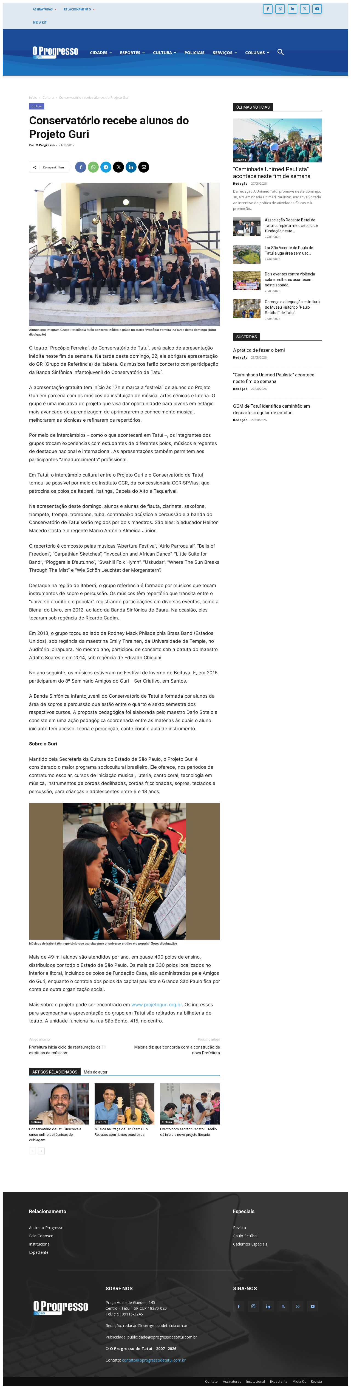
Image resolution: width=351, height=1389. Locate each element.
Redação (240, 183)
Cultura (48, 97)
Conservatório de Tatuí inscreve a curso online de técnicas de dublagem (55, 1134)
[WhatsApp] (93, 167)
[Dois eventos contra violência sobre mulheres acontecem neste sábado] (247, 280)
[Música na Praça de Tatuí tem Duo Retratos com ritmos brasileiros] (124, 1104)
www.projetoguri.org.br (156, 1004)
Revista (239, 1227)
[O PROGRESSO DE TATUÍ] (55, 52)
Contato (211, 1381)
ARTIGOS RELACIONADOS (54, 1072)
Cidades (240, 160)
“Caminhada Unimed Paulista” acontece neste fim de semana (271, 172)
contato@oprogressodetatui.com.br (154, 1360)
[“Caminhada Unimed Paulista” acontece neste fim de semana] (277, 140)
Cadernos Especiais (250, 1244)
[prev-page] (32, 1151)
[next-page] (41, 1151)
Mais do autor (95, 1072)
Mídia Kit (299, 1381)
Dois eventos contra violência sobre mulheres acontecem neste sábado (290, 279)
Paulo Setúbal (245, 1235)
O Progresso (45, 145)
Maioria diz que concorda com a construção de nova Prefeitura (177, 1050)
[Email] (143, 167)
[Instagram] (280, 9)
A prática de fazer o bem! (259, 350)
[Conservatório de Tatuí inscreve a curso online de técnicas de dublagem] (59, 1104)
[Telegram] (105, 167)
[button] (280, 52)
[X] (305, 9)
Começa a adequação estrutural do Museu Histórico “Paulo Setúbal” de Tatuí (293, 307)
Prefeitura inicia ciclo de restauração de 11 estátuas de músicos (67, 1050)
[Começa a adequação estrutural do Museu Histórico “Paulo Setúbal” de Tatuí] (247, 308)
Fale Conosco (41, 1235)
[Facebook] (268, 9)
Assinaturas (232, 1381)
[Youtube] (317, 9)
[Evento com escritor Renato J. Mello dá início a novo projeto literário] (190, 1104)
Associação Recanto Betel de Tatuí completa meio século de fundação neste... (291, 225)
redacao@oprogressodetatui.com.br (155, 1325)
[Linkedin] (292, 9)
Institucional (39, 1244)
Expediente (39, 1252)
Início (33, 97)
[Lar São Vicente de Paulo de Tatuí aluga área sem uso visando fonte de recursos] (247, 254)
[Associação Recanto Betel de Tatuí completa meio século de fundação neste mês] (247, 226)
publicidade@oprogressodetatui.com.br (162, 1337)
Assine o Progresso (46, 1227)
